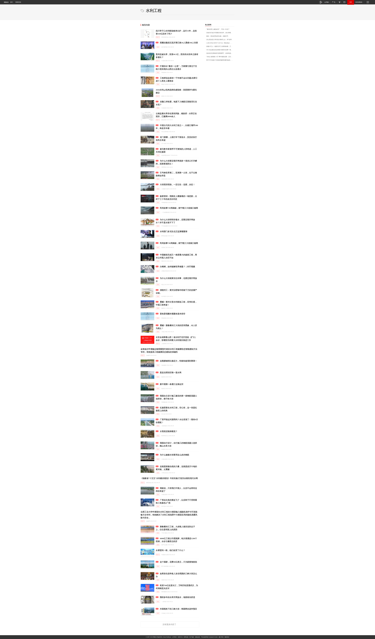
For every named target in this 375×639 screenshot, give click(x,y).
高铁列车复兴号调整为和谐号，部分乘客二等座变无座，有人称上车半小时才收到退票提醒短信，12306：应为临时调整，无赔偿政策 (220, 32)
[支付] (339, 2)
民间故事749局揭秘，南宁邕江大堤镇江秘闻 (179, 208)
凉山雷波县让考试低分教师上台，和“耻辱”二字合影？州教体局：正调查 (220, 39)
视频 (158, 47)
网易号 (158, 37)
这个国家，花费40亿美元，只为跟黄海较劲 (178, 562)
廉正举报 (221, 637)
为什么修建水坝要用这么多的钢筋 (174, 455)
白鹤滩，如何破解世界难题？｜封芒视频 (177, 267)
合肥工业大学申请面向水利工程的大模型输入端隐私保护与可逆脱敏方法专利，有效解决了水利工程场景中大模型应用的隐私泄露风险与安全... (169, 515)
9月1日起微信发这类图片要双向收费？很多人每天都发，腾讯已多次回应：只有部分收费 (220, 50)
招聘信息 (186, 637)
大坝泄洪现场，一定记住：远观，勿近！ (177, 184)
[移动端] (321, 2)
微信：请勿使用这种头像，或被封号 (217, 36)
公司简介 (174, 637)
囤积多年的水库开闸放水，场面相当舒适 (177, 597)
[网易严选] (333, 2)
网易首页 (6, 2)
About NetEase (167, 637)
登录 (351, 2)
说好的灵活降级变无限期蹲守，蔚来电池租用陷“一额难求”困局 (220, 53)
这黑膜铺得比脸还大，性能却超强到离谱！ (178, 361)
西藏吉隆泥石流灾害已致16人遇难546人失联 (179, 43)
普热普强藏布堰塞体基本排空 (172, 314)
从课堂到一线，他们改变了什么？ (170, 550)
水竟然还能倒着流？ (168, 431)
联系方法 (180, 637)
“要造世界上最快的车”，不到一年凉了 (217, 29)
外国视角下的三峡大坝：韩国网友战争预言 (178, 609)
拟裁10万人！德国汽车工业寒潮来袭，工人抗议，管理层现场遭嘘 (220, 46)
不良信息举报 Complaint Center (209, 637)
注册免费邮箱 (358, 2)
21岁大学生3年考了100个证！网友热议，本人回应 (220, 43)
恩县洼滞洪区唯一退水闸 (170, 372)
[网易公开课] (327, 2)
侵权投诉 (227, 637)
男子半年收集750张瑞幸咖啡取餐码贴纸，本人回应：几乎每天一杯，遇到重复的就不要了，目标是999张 (220, 60)
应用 (11, 2)
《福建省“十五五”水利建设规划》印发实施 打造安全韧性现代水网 (169, 478)
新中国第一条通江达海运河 (171, 384)
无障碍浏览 (18, 2)
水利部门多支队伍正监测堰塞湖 (173, 231)
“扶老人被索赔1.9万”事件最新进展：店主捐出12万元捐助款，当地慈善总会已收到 (220, 56)
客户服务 (191, 637)
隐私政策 (197, 637)
